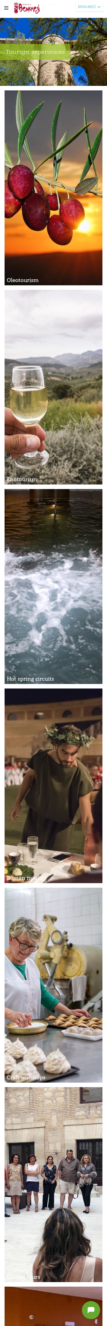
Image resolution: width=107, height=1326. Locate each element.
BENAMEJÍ (87, 7)
